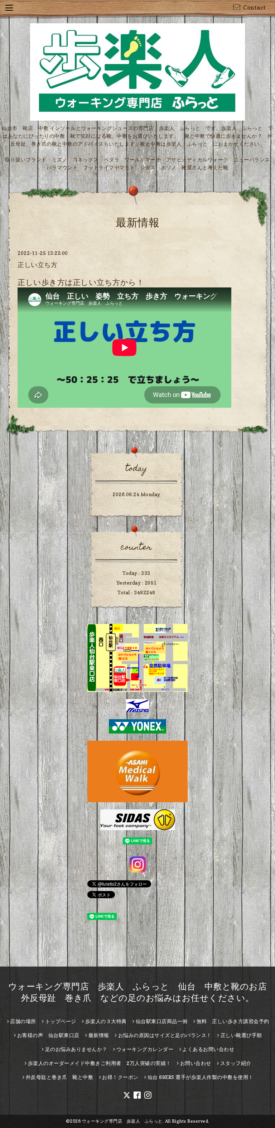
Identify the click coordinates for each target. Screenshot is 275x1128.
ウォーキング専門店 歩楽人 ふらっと (122, 1121)
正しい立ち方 (37, 264)
